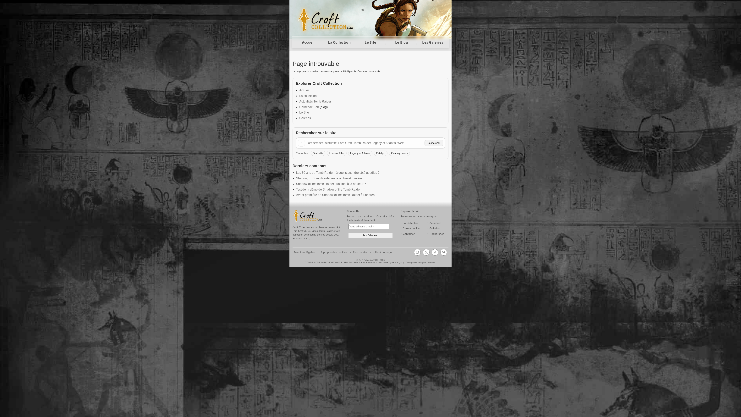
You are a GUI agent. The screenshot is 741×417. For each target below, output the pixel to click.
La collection (308, 95)
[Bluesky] (443, 252)
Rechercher (433, 143)
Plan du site (360, 252)
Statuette (318, 153)
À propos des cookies (334, 252)
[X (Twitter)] (426, 252)
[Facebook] (435, 252)
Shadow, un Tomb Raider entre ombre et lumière (329, 178)
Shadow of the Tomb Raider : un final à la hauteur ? (331, 184)
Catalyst (380, 153)
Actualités (435, 223)
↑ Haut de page (382, 252)
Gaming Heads (399, 153)
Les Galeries (432, 42)
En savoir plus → (301, 238)
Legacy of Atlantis (360, 153)
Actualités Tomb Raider (315, 101)
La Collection (339, 42)
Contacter (409, 233)
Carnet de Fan (309, 107)
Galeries (305, 118)
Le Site (370, 42)
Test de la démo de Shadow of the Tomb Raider (328, 189)
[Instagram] (417, 252)
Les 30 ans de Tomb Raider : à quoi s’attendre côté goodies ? (338, 172)
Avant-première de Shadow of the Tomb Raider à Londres (335, 195)
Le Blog (401, 42)
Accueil (308, 42)
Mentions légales (304, 252)
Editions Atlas (336, 153)
